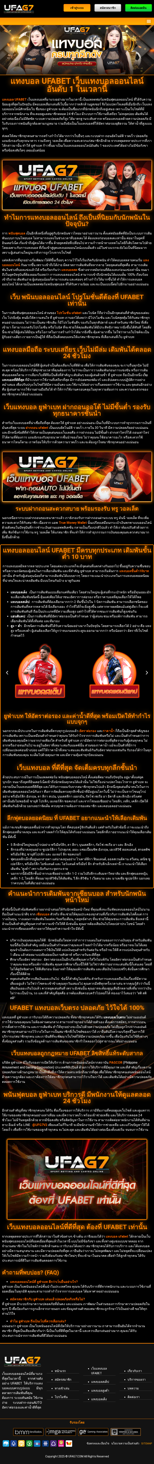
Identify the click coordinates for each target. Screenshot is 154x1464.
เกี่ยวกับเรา (135, 1371)
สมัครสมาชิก (63, 1379)
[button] (148, 21)
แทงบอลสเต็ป (100, 1382)
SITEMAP (146, 1443)
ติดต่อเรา (134, 1397)
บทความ (133, 1388)
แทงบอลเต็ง (99, 1399)
